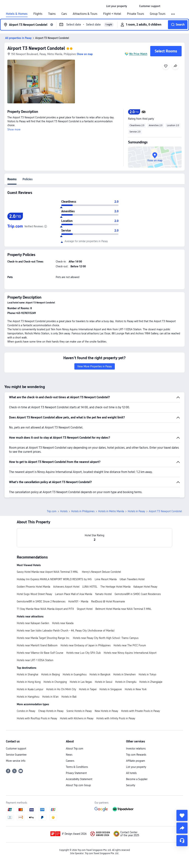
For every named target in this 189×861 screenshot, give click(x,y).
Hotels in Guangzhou (75, 674)
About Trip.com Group (78, 785)
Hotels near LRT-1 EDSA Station (35, 660)
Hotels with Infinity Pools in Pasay (115, 718)
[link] (116, 6)
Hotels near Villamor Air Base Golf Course (40, 652)
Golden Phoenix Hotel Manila (33, 586)
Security (130, 785)
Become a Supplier (136, 779)
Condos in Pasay (26, 710)
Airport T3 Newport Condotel (36, 48)
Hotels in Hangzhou (28, 696)
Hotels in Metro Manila (111, 511)
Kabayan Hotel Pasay (145, 586)
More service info (15, 760)
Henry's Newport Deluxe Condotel (101, 571)
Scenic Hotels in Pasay (79, 710)
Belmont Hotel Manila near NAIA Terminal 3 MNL (123, 608)
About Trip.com (74, 748)
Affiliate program (135, 760)
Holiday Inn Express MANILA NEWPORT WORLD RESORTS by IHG (54, 579)
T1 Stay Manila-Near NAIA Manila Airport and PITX (45, 608)
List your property (136, 766)
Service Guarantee (16, 754)
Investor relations (136, 748)
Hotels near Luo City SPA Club (83, 652)
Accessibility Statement (79, 779)
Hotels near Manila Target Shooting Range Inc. (43, 637)
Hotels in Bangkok (100, 674)
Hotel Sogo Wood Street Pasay (34, 594)
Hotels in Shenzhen (124, 674)
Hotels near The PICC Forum (130, 645)
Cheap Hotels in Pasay (50, 710)
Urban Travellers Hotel (132, 579)
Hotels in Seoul (103, 681)
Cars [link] (64, 14)
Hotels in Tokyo (147, 674)
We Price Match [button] (138, 53)
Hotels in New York (136, 689)
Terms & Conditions (77, 766)
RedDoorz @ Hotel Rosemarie (108, 601)
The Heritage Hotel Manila (115, 586)
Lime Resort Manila (106, 579)
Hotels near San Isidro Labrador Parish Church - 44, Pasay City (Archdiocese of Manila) (66, 630)
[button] (133, 6)
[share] (182, 828)
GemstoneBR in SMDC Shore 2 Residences (41, 601)
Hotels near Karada (62, 623)
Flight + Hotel (112, 14)
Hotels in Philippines (82, 511)
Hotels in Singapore (110, 689)
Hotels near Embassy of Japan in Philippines (86, 645)
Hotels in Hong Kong (29, 681)
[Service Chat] (182, 840)
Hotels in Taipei (88, 689)
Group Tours (157, 14)
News (69, 754)
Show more (13, 129)
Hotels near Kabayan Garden (33, 623)
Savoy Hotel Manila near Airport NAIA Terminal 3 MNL (48, 571)
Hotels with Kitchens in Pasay (76, 718)
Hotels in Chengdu (125, 681)
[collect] (182, 815)
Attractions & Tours (85, 14)
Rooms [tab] (12, 179)
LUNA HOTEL (89, 586)
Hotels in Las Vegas (81, 681)
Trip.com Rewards (136, 754)
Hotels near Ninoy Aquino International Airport (130, 652)
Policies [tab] (28, 179)
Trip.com (51, 511)
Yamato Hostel (103, 594)
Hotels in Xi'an (50, 696)
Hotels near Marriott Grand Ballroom (37, 645)
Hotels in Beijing (50, 674)
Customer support (16, 748)
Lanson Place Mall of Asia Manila (73, 594)
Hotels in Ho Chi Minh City (61, 689)
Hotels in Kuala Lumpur (30, 689)
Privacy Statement (76, 773)
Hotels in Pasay (136, 511)
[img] (41, 81)
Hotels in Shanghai (27, 674)
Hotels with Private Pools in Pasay (140, 710)
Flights (37, 14)
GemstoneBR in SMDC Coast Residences (138, 594)
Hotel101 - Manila (78, 601)
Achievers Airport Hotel (66, 586)
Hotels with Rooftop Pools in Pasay (37, 718)
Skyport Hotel (84, 608)
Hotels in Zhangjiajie (150, 681)
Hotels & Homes (17, 14)
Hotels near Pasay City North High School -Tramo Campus (105, 637)
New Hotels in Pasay (106, 710)
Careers (70, 760)
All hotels (131, 773)
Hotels (64, 511)
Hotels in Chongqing (55, 681)
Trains (52, 14)
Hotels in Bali (68, 696)
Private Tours (135, 14)
